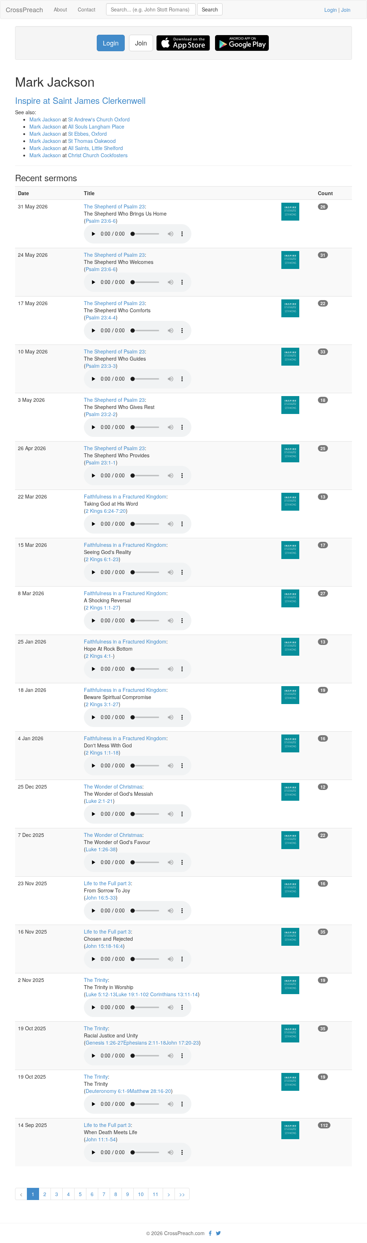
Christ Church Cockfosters (98, 155)
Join (346, 9)
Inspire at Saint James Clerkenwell (80, 100)
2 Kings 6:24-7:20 (106, 510)
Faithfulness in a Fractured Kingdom (125, 496)
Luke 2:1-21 (99, 800)
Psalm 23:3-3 (101, 365)
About (60, 9)
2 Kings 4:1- (99, 655)
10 (141, 1194)
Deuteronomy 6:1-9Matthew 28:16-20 (128, 1090)
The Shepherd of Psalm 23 (114, 206)
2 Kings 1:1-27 (102, 607)
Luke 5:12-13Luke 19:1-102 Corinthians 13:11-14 (142, 994)
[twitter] (218, 1233)
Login (330, 9)
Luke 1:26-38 (101, 849)
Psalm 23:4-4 (101, 317)
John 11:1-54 (101, 1139)
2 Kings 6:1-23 (102, 559)
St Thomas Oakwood (92, 140)
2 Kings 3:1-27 (102, 704)
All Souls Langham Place (96, 126)
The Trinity (96, 979)
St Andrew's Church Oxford (99, 119)
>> (182, 1194)
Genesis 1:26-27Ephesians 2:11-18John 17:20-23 (142, 1042)
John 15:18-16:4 (104, 945)
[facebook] (210, 1233)
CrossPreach (24, 9)
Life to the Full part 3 (107, 883)
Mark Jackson (45, 119)
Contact (86, 9)
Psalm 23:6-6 (101, 220)
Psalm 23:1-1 (101, 462)
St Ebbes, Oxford (87, 133)
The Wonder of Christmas (113, 786)
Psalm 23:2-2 (101, 414)
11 (155, 1194)
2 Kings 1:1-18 (102, 752)
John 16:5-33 (101, 897)
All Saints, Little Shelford (95, 147)
